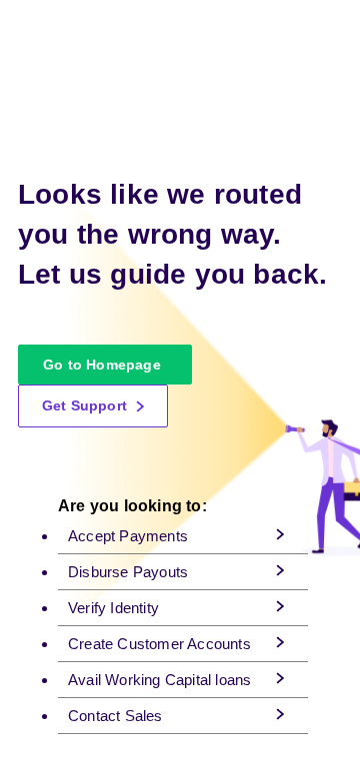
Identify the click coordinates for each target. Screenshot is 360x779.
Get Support (86, 405)
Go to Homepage (102, 365)
